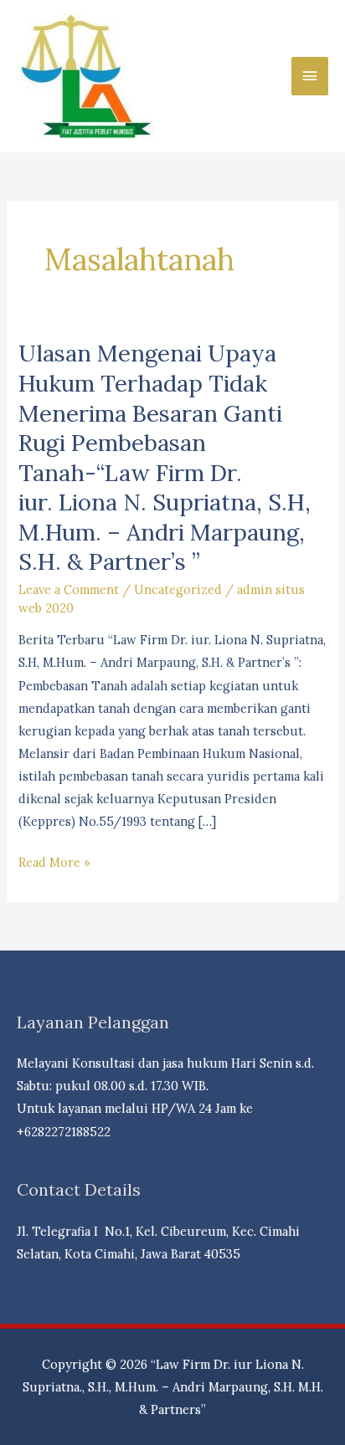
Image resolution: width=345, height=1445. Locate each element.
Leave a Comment (68, 589)
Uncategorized (178, 589)
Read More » (54, 863)
